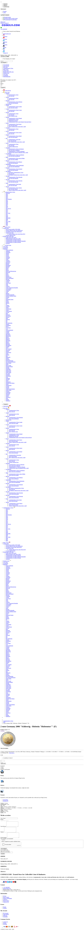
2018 (7, 203)
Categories (6, 404)
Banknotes (5, 248)
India (7, 318)
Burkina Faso (8, 277)
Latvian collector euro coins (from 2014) (16, 234)
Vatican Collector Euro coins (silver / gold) (17, 190)
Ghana (7, 307)
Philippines (8, 357)
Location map (6, 6)
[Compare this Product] (2, 762)
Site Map (5, 924)
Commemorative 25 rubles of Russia (13, 242)
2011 (7, 214)
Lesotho (7, 332)
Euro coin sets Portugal (13, 170)
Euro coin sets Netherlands (13, 166)
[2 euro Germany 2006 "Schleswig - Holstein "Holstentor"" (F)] (8, 746)
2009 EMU (8, 218)
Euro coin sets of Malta (13, 159)
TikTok (4, 47)
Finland (7, 117)
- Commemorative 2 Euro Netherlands (16, 481)
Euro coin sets (11, 96)
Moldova (8, 343)
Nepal (7, 347)
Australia (8, 260)
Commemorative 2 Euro (8, 68)
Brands (4, 907)
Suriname (8, 374)
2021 (7, 200)
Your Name (3, 818)
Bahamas (8, 263)
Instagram (5, 36)
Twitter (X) (5, 53)
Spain (7, 183)
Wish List (5, 915)
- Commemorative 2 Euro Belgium (15, 417)
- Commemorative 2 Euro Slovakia (15, 492)
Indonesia (8, 319)
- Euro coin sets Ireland (13, 452)
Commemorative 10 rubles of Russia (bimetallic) (16, 241)
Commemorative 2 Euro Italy (14, 139)
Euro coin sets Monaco (13, 163)
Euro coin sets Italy (12, 140)
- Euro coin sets (11, 411)
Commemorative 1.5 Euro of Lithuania (16, 151)
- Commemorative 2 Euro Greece (15, 448)
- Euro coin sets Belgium (13, 418)
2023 (7, 196)
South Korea (8, 371)
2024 (7, 195)
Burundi (7, 279)
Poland (7, 358)
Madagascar (8, 336)
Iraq (6, 321)
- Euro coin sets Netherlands (14, 482)
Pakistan (7, 354)
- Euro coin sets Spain (12, 501)
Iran (6, 320)
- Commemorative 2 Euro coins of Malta (16, 474)
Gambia (7, 305)
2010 (7, 215)
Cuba (7, 292)
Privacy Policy (6, 900)
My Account (5, 913)
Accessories (5, 75)
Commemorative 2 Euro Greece (15, 132)
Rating (2, 819)
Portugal (7, 167)
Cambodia (8, 280)
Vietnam (7, 394)
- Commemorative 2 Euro (13, 410)
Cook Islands (8, 288)
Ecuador (7, 297)
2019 (7, 202)
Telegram (5, 42)
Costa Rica (8, 290)
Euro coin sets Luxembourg (14, 156)
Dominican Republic (10, 294)
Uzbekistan (8, 392)
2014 (7, 209)
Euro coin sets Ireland (12, 137)
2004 (7, 225)
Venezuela (8, 393)
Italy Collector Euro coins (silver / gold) (16, 141)
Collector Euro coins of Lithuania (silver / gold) (18, 152)
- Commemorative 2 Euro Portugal (15, 484)
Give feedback (4, 848)
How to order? (6, 897)
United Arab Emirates (10, 388)
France (7, 123)
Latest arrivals (6, 66)
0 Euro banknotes (9, 250)
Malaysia (8, 338)
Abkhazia (8, 251)
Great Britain (8, 308)
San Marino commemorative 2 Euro (15, 172)
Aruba (7, 259)
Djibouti (7, 293)
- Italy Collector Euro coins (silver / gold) (16, 457)
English (9, 17)
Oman (7, 353)
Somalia (7, 367)
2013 (7, 210)
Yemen (7, 396)
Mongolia (8, 344)
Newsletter (5, 916)
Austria (7, 97)
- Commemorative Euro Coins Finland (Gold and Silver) (20, 437)
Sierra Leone (8, 365)
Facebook (5, 44)
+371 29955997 (4, 29)
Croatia (7, 105)
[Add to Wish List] (1, 762)
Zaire (7, 398)
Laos (7, 328)
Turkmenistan (8, 385)
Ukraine (7, 387)
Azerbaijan (8, 261)
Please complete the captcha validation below (11, 841)
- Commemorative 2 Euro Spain (15, 499)
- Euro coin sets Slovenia (13, 497)
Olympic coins (6, 73)
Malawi (7, 337)
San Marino (8, 171)
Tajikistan (8, 378)
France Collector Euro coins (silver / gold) (17, 126)
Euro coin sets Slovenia (13, 181)
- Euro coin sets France (13, 441)
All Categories (6, 64)
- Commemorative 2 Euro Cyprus (15, 425)
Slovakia (7, 176)
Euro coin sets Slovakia (13, 178)
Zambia (7, 399)
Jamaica (7, 324)
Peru (7, 356)
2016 (7, 206)
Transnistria (8, 381)
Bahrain (7, 264)
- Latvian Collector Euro (13, 462)
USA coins (5, 74)
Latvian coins (6, 70)
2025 (7, 194)
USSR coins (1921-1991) (11, 237)
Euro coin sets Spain (12, 185)
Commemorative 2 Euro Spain (14, 184)
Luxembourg (8, 153)
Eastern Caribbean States (11, 295)
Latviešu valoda (14, 18)
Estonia (7, 112)
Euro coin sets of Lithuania (14, 150)
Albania (7, 253)
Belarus (7, 267)
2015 (7, 207)
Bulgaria (8, 104)
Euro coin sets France (12, 125)
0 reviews (3, 730)
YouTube (5, 39)
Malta (7, 157)
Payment (5, 3)
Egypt (7, 298)
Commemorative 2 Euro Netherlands (16, 165)
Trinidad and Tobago (10, 383)
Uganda (7, 386)
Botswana (8, 272)
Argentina (8, 257)
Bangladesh (8, 265)
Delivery (5, 5)
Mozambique (8, 345)
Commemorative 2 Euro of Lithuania (16, 149)
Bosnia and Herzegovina (11, 271)
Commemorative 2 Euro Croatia (15, 106)
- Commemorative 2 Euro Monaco (15, 477)
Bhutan (7, 270)
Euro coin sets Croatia (13, 107)
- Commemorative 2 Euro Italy (14, 455)
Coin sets (8, 243)
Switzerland (8, 376)
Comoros (8, 286)
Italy (7, 138)
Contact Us (5, 921)
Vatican (7, 186)
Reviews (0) (5, 800)
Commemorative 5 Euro (13, 119)
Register (5, 11)
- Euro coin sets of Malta (13, 475)
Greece (7, 131)
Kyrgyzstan (8, 327)
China (7, 285)
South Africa (8, 370)
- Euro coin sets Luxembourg (14, 471)
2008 (7, 219)
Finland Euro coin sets (13, 120)
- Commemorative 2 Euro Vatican (15, 503)
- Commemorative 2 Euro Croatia (15, 422)
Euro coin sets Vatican (13, 189)
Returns (4, 923)
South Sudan (8, 372)
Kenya (7, 326)
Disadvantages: (4, 837)
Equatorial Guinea (9, 299)
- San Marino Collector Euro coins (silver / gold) (18, 490)
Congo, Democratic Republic (12, 287)
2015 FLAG (8, 208)
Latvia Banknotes (9, 330)
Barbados (8, 266)
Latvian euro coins (9, 232)
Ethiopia (7, 303)
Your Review (3, 826)
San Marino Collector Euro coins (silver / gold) (18, 174)
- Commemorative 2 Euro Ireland (15, 451)
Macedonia (8, 334)
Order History (6, 914)
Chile (7, 284)
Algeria (7, 254)
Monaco (7, 160)
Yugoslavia (8, 397)
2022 (7, 198)
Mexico (7, 341)
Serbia (7, 364)
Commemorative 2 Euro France (14, 124)
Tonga (7, 380)
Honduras (8, 314)
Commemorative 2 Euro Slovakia (15, 177)
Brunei (7, 274)
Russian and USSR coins (8, 71)
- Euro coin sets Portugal (13, 485)
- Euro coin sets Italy (12, 456)
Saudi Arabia (8, 363)
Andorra (7, 93)
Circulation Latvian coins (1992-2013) (14, 231)
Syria (7, 377)
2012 (7, 212)
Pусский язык (13, 19)
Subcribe (2, 853)
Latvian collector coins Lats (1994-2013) (14, 230)
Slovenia (7, 179)
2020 (7, 201)
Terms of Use (6, 901)
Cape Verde (8, 283)
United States (8, 390)
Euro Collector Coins (12, 116)
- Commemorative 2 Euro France (15, 439)
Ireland (7, 134)
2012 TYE (8, 213)
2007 (7, 220)
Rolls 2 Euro (5, 69)
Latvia (7, 143)
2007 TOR (8, 221)
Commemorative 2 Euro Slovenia (15, 180)
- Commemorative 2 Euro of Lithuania (16, 464)
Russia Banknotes (9, 360)
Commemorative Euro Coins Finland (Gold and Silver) (19, 121)
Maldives (8, 339)
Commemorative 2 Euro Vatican (15, 187)
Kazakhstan (8, 325)
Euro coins (5, 67)
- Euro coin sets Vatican (13, 504)
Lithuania (8, 147)
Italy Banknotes (9, 323)
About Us (5, 899)
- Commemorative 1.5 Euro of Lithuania (16, 467)
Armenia (7, 258)
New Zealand (8, 348)
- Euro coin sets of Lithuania (14, 465)
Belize (7, 268)
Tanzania (8, 379)
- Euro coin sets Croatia (13, 423)
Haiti (7, 313)
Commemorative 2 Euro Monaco (15, 161)
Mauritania (8, 340)
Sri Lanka (8, 373)
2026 (8, 193)
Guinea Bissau (9, 311)
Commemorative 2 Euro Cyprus (15, 110)
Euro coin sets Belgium (13, 103)
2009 (7, 216)
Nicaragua (8, 350)
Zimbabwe (8, 400)
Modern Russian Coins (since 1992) (13, 238)
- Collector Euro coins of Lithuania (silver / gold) (18, 468)
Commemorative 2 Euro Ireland (15, 136)
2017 (7, 205)
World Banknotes (6, 76)
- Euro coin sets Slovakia (13, 494)
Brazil (7, 273)
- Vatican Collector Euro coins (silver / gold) (17, 505)
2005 (7, 223)
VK (4, 50)
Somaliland (8, 368)
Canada (7, 281)
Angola (7, 255)
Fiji (6, 304)
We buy (4, 896)
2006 (7, 222)
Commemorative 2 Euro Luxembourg (16, 154)
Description (5, 799)
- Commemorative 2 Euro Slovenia (15, 496)
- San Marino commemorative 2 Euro (16, 488)
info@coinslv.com (7, 33)
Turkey (7, 384)
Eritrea (7, 300)
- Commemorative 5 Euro (13, 435)
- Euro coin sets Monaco (13, 478)
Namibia (7, 346)
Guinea (7, 310)
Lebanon (7, 331)
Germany (8, 127)
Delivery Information (7, 898)
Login (4, 12)
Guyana (7, 312)
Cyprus (7, 108)
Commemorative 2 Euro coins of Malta (16, 158)
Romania (8, 359)
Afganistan (8, 252)
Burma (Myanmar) (10, 278)
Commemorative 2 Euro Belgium (15, 101)
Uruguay (7, 391)
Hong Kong (8, 316)
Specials (5, 908)
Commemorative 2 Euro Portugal (15, 169)
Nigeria (7, 351)
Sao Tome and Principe (10, 361)
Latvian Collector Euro (13, 146)
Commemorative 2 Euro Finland (15, 118)
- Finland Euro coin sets (13, 436)
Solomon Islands (9, 366)
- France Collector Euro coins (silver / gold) (17, 442)
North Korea (8, 352)
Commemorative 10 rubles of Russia (13, 239)
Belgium (7, 100)
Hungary (7, 317)
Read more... (12, 752)
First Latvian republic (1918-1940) (13, 229)
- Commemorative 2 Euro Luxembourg (16, 470)
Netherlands (8, 164)
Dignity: (2, 831)
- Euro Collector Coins (13, 431)
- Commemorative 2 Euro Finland (15, 434)
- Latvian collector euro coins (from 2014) (17, 549)
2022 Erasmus (9, 199)
